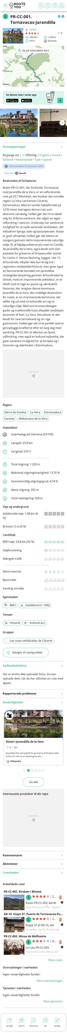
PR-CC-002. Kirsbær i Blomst (23, 891)
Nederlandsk (24, 159)
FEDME (32, 29)
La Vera (35, 412)
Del (45, 1026)
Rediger (57, 1026)
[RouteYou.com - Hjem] (17, 5)
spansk (47, 159)
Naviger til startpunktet (27, 652)
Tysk (37, 159)
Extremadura (52, 412)
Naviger (10, 1026)
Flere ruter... (56, 960)
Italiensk (8, 159)
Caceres (9, 418)
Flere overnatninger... (50, 981)
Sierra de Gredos (15, 412)
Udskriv (22, 1026)
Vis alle (33, 782)
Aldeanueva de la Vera (33, 418)
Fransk (56, 155)
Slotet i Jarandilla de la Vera (25, 742)
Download (33, 1026)
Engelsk (44, 155)
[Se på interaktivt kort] (33, 84)
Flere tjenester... (53, 1001)
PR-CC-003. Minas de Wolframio (25, 936)
